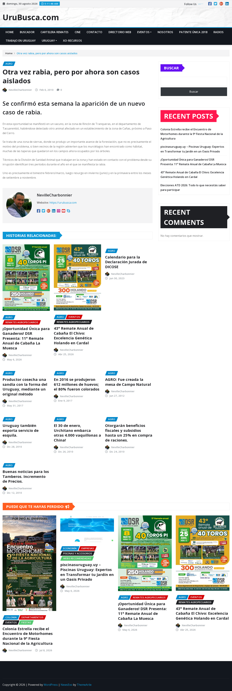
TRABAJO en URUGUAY (21, 40)
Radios (218, 32)
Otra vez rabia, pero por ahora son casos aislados (47, 53)
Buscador (27, 32)
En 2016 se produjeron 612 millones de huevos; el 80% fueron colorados (76, 384)
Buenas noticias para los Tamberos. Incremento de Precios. (26, 476)
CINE (78, 32)
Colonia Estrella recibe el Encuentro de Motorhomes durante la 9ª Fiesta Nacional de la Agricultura (191, 133)
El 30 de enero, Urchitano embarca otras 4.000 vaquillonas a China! (77, 433)
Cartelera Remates (55, 32)
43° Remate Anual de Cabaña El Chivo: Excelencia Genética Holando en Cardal (74, 335)
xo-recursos (72, 40)
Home (10, 32)
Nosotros (165, 32)
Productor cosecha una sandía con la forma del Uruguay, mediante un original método (25, 386)
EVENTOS (143, 32)
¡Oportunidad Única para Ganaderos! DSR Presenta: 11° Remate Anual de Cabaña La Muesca (26, 338)
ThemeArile (84, 685)
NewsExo (66, 685)
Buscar (171, 67)
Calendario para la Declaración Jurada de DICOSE (126, 261)
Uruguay (48, 40)
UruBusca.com (31, 17)
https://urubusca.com (63, 202)
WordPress (51, 685)
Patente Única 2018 (193, 32)
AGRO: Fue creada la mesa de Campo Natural (128, 382)
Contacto (94, 32)
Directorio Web (120, 32)
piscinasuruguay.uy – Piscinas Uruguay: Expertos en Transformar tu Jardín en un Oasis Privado (87, 572)
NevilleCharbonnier (20, 89)
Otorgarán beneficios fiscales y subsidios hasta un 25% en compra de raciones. (128, 433)
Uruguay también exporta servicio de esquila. (21, 430)
